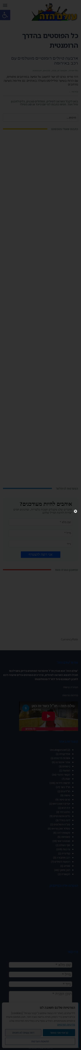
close (75, 511)
